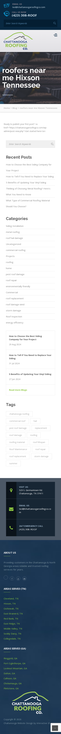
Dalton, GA (9, 673)
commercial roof (17, 421)
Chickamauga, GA (13, 683)
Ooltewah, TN (11, 608)
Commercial (12, 292)
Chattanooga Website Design (18, 723)
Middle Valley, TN (13, 628)
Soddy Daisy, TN (12, 633)
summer (13, 463)
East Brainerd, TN (13, 613)
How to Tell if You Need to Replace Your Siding (30, 176)
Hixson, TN (10, 603)
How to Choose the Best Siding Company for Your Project (29, 167)
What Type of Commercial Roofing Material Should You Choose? (28, 203)
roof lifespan (39, 442)
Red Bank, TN (11, 618)
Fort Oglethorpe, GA (14, 663)
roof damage (15, 435)
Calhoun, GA (10, 678)
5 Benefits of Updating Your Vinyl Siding (26, 182)
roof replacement (15, 298)
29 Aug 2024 (15, 344)
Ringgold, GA (10, 658)
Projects (10, 256)
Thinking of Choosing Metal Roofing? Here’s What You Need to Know (28, 191)
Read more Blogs (18, 390)
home (9, 268)
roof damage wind (15, 304)
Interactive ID (43, 723)
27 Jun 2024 (14, 379)
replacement (41, 428)
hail (35, 421)
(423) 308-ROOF (24, 15)
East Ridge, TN (12, 623)
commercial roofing (15, 250)
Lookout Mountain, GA (15, 668)
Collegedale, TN (12, 638)
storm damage (13, 310)
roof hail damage (14, 238)
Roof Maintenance (18, 449)
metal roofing (13, 231)
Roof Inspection (14, 316)
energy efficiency (14, 322)
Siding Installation (15, 225)
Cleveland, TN (11, 598)
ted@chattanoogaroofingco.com (28, 7)
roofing (9, 262)
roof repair (11, 280)
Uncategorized (13, 244)
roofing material (17, 442)
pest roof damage (15, 274)
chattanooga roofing (19, 414)
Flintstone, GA (11, 688)
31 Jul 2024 (14, 363)
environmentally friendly (18, 286)
